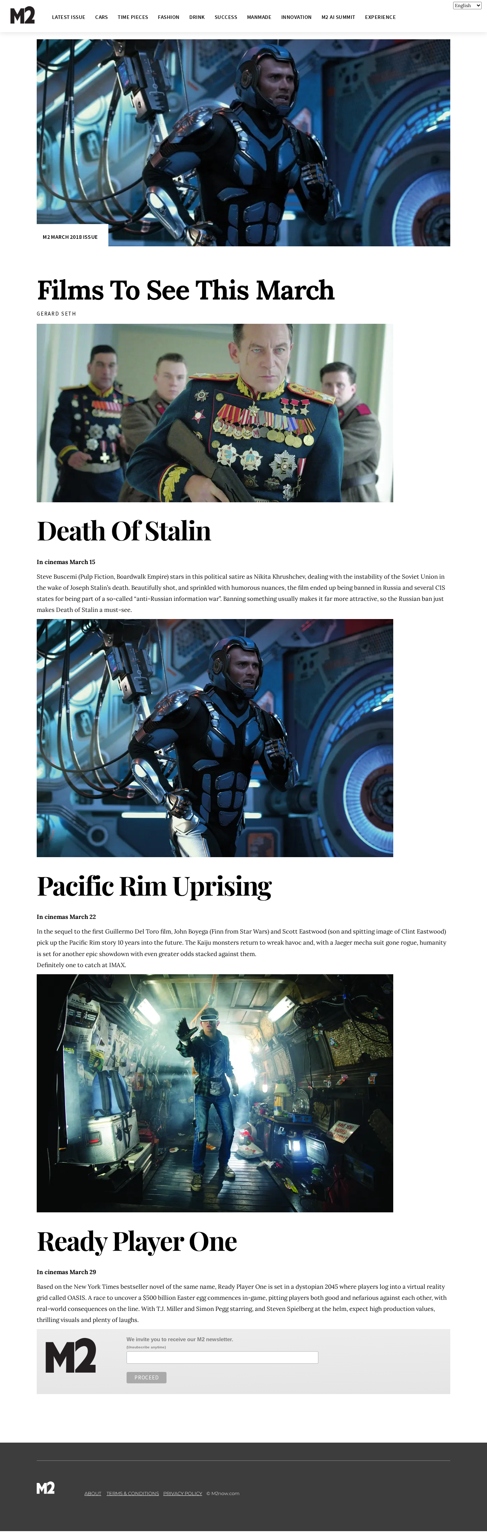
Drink (197, 17)
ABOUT (92, 1493)
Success (226, 17)
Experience (380, 17)
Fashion (168, 17)
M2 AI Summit (338, 17)
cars (101, 17)
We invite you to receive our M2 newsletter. (180, 1339)
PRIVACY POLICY (182, 1493)
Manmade (259, 17)
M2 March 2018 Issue (70, 236)
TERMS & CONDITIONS (133, 1493)
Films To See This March (185, 289)
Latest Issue (69, 17)
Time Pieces (133, 17)
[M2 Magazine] (30, 20)
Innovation (296, 17)
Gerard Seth (56, 313)
